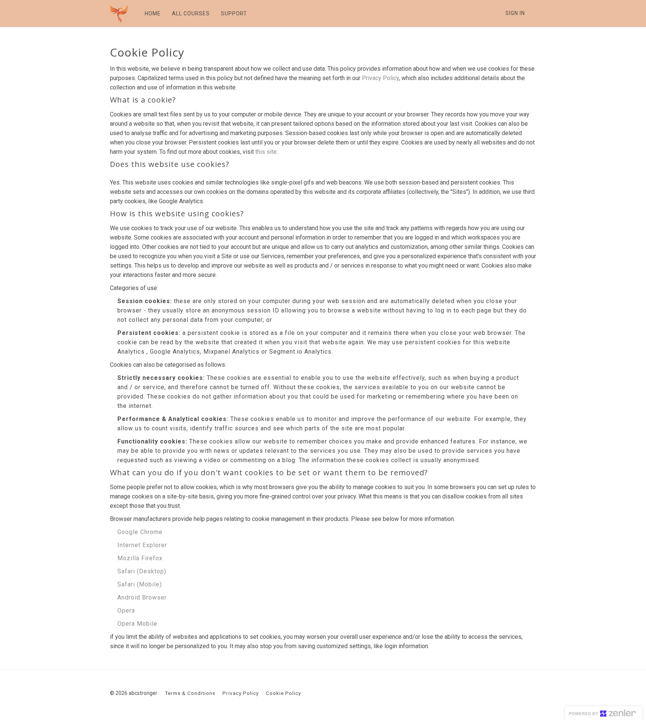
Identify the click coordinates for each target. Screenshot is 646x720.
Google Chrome (140, 532)
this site (266, 151)
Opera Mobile (137, 623)
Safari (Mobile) (139, 584)
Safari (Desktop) (141, 571)
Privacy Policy (380, 78)
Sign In (515, 13)
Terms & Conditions (190, 693)
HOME (153, 13)
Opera (126, 610)
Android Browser (142, 597)
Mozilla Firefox (140, 558)
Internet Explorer (142, 545)
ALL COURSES (191, 13)
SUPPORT (234, 13)
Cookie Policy (283, 693)
